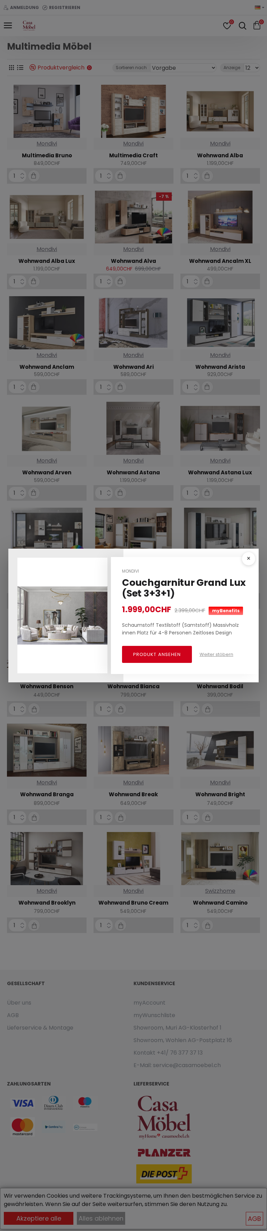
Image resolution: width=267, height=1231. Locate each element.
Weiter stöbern (216, 654)
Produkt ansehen (157, 654)
